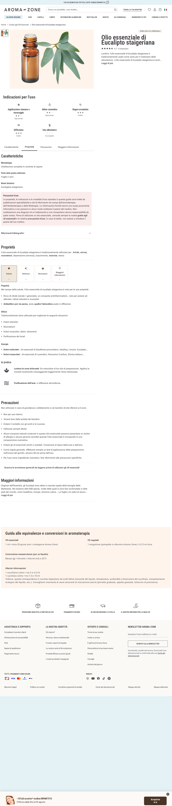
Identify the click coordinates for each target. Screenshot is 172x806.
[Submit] (115, 10)
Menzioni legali (10, 687)
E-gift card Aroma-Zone (97, 643)
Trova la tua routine (132, 10)
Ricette (90, 654)
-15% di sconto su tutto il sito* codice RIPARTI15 (84, 2)
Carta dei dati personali (105, 687)
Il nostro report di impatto (56, 643)
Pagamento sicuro (11, 654)
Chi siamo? (50, 632)
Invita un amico (93, 637)
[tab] (4, 33)
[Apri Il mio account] (155, 10)
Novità (106, 17)
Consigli (90, 659)
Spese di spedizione (12, 648)
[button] (167, 794)
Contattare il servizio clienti (15, 632)
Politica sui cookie (37, 687)
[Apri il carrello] (160, 10)
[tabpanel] (52, 59)
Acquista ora (155, 800)
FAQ (6, 643)
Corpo (52, 17)
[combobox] (82, 9)
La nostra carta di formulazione (59, 648)
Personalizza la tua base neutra (100, 648)
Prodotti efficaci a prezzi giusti (58, 654)
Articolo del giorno (94, 664)
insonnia (53, 255)
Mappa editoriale (161, 687)
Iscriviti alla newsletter (147, 644)
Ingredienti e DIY (139, 17)
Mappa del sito (134, 687)
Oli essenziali (120, 17)
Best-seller (92, 17)
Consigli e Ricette (160, 17)
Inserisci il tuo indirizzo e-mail (142, 634)
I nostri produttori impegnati (57, 659)
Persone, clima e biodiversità (57, 637)
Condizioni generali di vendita (70, 687)
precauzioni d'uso (36, 218)
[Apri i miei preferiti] (149, 10)
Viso (30, 17)
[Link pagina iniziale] (22, 9)
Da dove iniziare (13, 17)
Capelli (40, 17)
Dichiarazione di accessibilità (16, 637)
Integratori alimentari (70, 17)
